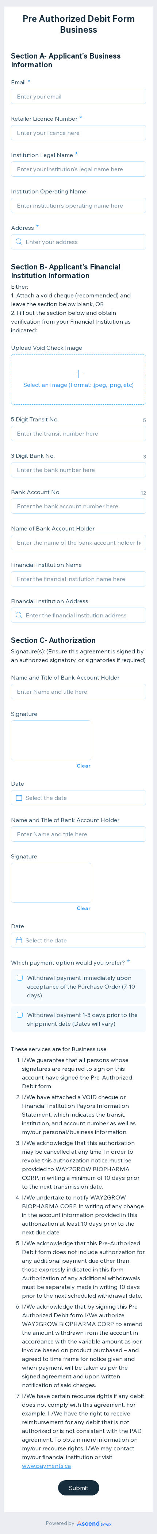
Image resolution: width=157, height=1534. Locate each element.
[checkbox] (78, 987)
